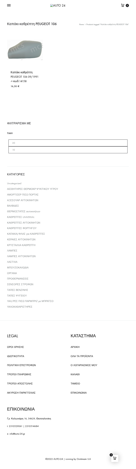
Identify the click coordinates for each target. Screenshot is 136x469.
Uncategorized (14, 183)
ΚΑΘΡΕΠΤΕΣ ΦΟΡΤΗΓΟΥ (21, 228)
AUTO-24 (58, 459)
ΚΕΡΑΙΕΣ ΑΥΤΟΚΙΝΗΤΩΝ (21, 239)
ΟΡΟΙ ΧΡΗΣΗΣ (15, 347)
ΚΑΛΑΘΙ (75, 374)
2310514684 (32, 426)
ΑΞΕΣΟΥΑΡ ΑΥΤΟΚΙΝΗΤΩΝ (22, 200)
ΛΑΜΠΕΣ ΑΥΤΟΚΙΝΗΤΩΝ (21, 256)
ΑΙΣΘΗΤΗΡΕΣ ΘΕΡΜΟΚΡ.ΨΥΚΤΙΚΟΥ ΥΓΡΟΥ (32, 189)
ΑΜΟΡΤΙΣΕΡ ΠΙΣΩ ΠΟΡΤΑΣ (23, 194)
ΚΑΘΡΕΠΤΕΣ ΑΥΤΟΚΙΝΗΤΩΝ (23, 222)
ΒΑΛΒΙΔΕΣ (13, 205)
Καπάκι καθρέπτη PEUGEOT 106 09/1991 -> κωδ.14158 (25, 77)
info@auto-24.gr (17, 433)
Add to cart (18, 96)
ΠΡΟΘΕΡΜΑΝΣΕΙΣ (18, 278)
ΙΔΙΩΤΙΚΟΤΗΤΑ (15, 356)
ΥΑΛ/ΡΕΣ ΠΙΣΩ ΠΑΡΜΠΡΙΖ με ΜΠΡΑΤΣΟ (30, 301)
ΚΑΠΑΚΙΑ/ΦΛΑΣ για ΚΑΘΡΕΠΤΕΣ (26, 233)
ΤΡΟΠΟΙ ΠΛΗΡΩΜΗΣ (19, 374)
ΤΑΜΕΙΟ (75, 383)
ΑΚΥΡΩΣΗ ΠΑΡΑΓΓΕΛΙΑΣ (21, 392)
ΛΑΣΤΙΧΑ (12, 261)
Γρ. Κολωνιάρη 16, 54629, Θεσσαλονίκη (29, 418)
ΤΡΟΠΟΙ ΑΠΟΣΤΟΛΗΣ (20, 383)
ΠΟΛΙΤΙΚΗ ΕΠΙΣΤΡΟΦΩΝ (21, 365)
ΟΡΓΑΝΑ (12, 273)
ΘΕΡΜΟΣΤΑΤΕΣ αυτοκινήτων (23, 211)
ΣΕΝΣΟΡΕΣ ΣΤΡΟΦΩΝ (20, 284)
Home (81, 24)
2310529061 (15, 426)
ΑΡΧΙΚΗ (75, 347)
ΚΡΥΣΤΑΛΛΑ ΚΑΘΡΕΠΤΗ (21, 245)
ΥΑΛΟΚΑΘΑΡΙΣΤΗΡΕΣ (19, 306)
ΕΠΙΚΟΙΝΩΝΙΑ (79, 392)
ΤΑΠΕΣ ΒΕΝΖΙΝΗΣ (17, 290)
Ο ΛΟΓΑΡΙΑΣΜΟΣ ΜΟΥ (84, 365)
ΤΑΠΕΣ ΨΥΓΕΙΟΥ (17, 295)
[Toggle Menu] (9, 5)
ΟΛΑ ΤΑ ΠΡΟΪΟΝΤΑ (82, 356)
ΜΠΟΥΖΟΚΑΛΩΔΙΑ (18, 267)
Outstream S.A (84, 459)
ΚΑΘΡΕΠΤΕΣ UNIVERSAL (20, 217)
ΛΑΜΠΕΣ (12, 250)
